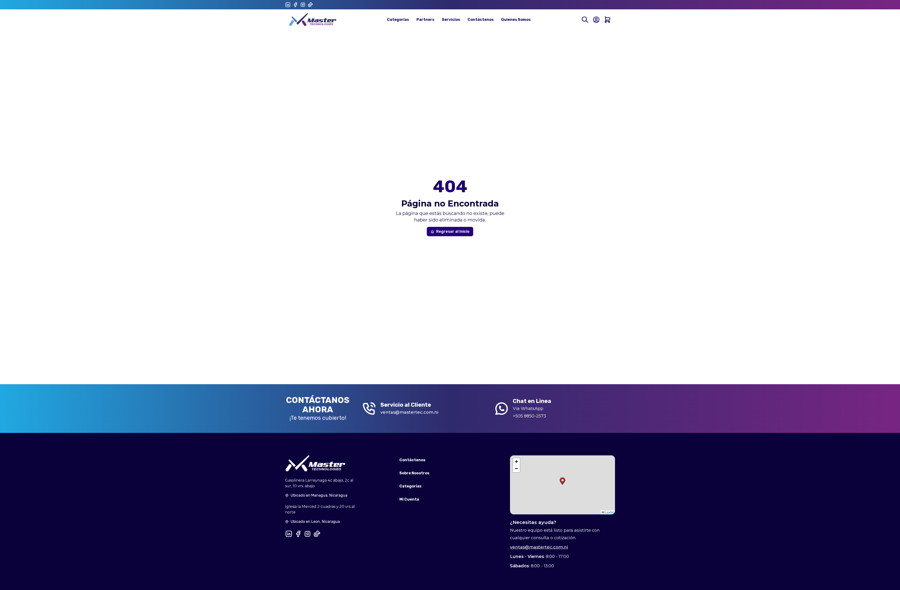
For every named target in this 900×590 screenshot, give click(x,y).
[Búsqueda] (585, 19)
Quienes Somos (516, 19)
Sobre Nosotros (414, 473)
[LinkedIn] (288, 4)
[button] (562, 481)
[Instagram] (303, 4)
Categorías (398, 19)
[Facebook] (295, 4)
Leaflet (609, 512)
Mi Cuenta (409, 499)
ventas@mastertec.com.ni (409, 412)
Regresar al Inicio (452, 231)
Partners (425, 19)
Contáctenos (481, 19)
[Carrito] (607, 19)
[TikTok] (310, 4)
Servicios (451, 19)
